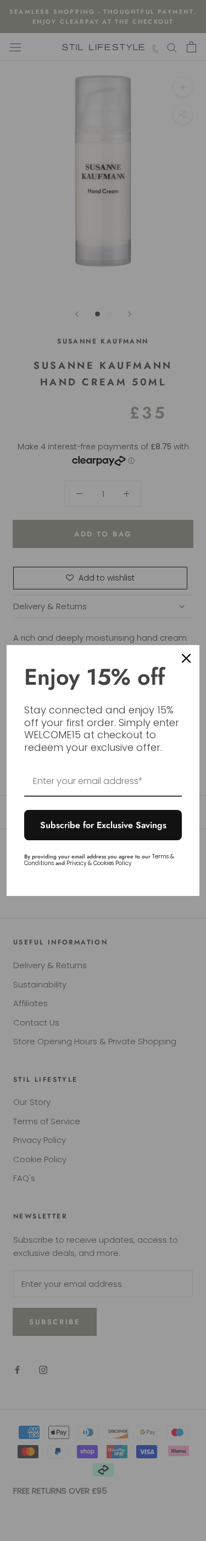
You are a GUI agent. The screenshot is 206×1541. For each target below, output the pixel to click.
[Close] (186, 658)
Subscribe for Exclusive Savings (103, 825)
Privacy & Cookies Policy (98, 863)
